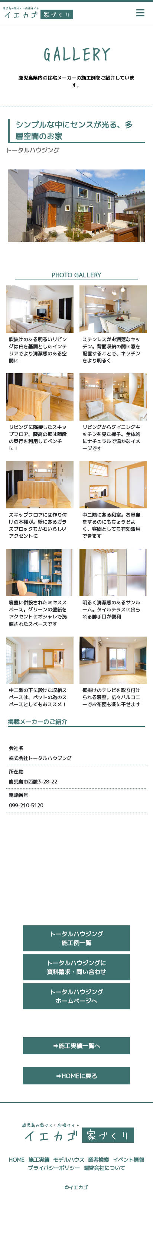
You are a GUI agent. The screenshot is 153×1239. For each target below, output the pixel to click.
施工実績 (39, 1160)
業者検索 (98, 1160)
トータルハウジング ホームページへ (76, 996)
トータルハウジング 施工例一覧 (76, 938)
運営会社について (104, 1168)
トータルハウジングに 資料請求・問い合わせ (76, 967)
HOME (17, 1160)
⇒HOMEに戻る (76, 1076)
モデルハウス (68, 1160)
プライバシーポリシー (54, 1168)
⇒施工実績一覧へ (76, 1046)
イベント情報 (128, 1160)
